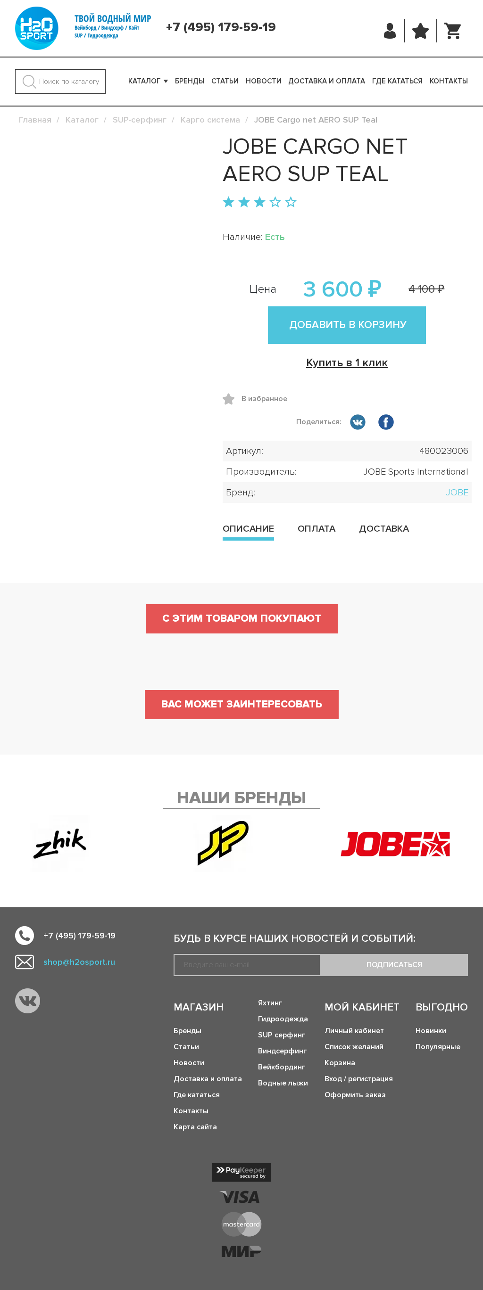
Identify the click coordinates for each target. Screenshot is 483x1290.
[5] (291, 203)
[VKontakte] (27, 1000)
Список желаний (354, 1047)
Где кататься (397, 81)
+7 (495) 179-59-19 (221, 27)
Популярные (438, 1047)
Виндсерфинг (282, 1051)
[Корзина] (452, 30)
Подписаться (394, 965)
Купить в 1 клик (347, 363)
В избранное (232, 399)
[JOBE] (404, 844)
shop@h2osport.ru (79, 962)
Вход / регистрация (359, 1079)
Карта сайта (195, 1127)
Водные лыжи (283, 1083)
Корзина (340, 1063)
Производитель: (261, 471)
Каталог (144, 81)
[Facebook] (386, 423)
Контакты (449, 81)
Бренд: (240, 492)
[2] (244, 203)
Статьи (225, 81)
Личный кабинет (354, 1030)
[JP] (223, 843)
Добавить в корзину (348, 325)
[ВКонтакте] (358, 423)
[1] (228, 203)
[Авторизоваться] (390, 30)
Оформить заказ (355, 1095)
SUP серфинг (281, 1035)
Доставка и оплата (326, 81)
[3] (260, 203)
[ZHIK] (60, 843)
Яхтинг (270, 1003)
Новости (264, 81)
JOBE (457, 492)
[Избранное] (420, 30)
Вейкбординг (281, 1067)
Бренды (189, 81)
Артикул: (244, 451)
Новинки (431, 1030)
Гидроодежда (283, 1019)
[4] (275, 203)
